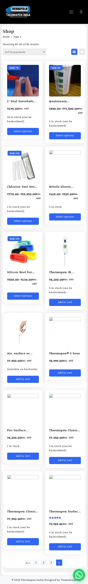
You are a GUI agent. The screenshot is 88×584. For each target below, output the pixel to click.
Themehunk (68, 580)
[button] (79, 575)
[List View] (82, 52)
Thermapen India (32, 580)
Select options (23, 131)
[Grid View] (74, 52)
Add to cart (65, 302)
